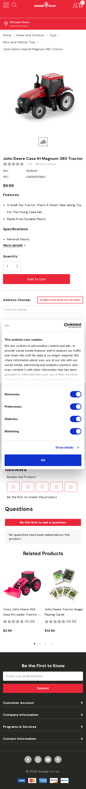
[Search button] (14, 5)
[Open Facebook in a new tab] (28, 759)
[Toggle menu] (6, 5)
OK (43, 460)
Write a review (45, 164)
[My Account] (75, 5)
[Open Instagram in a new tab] (38, 759)
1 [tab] (34, 643)
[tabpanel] (22, 601)
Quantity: (10, 256)
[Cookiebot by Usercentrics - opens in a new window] (63, 325)
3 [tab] (46, 643)
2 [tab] (40, 643)
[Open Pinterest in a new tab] (58, 759)
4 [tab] (51, 643)
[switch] (75, 406)
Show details (64, 447)
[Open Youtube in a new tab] (48, 759)
